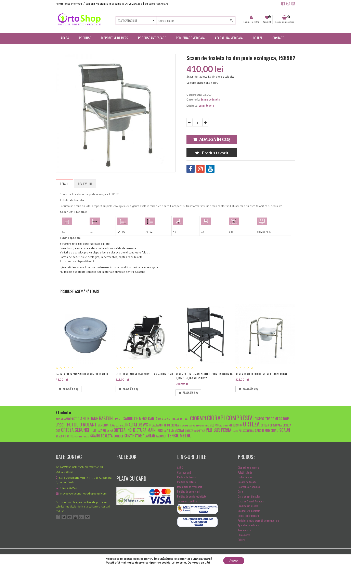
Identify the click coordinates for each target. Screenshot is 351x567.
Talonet (161, 436)
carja (152, 419)
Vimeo (87, 517)
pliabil (235, 430)
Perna (226, 430)
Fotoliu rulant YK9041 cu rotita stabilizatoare (144, 374)
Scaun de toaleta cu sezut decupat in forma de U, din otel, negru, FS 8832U (204, 376)
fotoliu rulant (82, 424)
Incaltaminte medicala (164, 425)
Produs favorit (215, 152)
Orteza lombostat (171, 430)
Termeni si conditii (187, 501)
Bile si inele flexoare (248, 515)
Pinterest (69, 517)
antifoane (89, 418)
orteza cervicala (271, 425)
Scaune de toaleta (210, 99)
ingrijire (184, 425)
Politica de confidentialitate (191, 496)
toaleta (210, 105)
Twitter (64, 517)
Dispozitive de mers (248, 467)
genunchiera (106, 425)
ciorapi (198, 418)
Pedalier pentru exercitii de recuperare (258, 520)
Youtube (75, 517)
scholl (119, 435)
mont (225, 425)
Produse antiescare (248, 506)
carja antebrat (168, 419)
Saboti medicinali (266, 430)
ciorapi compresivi (230, 417)
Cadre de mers (246, 477)
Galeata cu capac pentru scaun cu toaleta (82, 374)
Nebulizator (235, 425)
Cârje (240, 491)
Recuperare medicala (249, 511)
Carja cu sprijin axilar (249, 496)
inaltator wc (136, 424)
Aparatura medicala (248, 525)
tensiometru (179, 435)
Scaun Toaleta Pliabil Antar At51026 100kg (261, 374)
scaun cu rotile (65, 436)
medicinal (216, 425)
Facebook (58, 517)
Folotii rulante (245, 472)
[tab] (64, 184)
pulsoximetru (246, 431)
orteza (251, 424)
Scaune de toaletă (247, 482)
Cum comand (184, 472)
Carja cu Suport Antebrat (251, 501)
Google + (81, 517)
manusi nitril (202, 425)
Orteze (241, 539)
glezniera (120, 425)
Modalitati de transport (189, 487)
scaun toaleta (101, 435)
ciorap (184, 419)
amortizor (71, 418)
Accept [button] (233, 561)
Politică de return (186, 482)
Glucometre (244, 535)
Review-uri (85, 183)
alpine (59, 419)
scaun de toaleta (81, 436)
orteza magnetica (195, 431)
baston (106, 418)
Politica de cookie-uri (188, 491)
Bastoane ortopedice (249, 487)
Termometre (244, 530)
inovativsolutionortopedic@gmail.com (83, 493)
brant (118, 419)
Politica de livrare (186, 477)
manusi (192, 425)
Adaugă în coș (214, 139)
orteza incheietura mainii (135, 430)
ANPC (180, 467)
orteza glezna (102, 430)
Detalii (64, 183)
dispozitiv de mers (268, 418)
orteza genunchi (76, 429)
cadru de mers (135, 418)
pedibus (213, 429)
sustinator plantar (139, 435)
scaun (202, 105)
